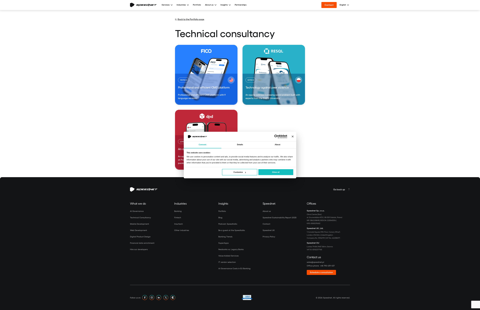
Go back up (339, 189)
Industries (181, 5)
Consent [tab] (202, 145)
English (343, 5)
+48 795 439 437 (327, 265)
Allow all (276, 172)
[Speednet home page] (143, 5)
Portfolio (197, 5)
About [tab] (277, 145)
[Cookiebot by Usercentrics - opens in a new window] (276, 136)
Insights (224, 5)
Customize (238, 172)
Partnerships (240, 5)
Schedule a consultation (321, 272)
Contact (329, 5)
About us (209, 5)
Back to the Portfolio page (191, 19)
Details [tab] (240, 145)
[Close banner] (293, 136)
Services (166, 5)
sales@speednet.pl (315, 262)
